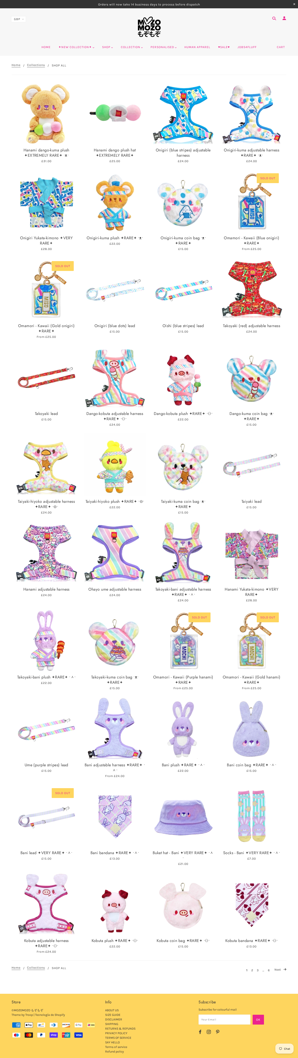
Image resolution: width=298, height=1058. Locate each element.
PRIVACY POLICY (116, 1033)
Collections (36, 65)
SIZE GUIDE (112, 1015)
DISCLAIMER (113, 1019)
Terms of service (116, 1047)
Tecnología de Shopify (50, 1015)
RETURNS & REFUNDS (120, 1028)
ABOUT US (112, 1010)
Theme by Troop (22, 1015)
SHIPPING (111, 1024)
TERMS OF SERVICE (118, 1038)
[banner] (149, 27)
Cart (281, 47)
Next (277, 969)
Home (16, 65)
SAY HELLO (112, 1042)
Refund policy (114, 1051)
